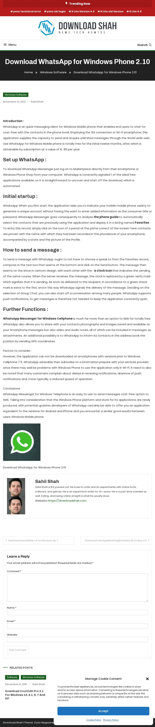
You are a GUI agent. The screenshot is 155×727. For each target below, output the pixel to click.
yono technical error (27, 11)
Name (11, 608)
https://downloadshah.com (67, 501)
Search (142, 45)
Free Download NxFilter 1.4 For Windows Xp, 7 (33, 540)
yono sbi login (56, 11)
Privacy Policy (111, 720)
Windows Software (15, 94)
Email (11, 621)
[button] (147, 679)
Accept (103, 711)
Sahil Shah (37, 102)
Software (12, 677)
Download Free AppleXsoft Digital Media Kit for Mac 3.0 (116, 540)
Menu (12, 45)
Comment (14, 571)
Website (12, 635)
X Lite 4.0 (135, 11)
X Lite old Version (111, 11)
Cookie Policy (93, 720)
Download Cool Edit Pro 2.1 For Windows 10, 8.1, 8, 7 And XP (25, 695)
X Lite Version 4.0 (83, 11)
